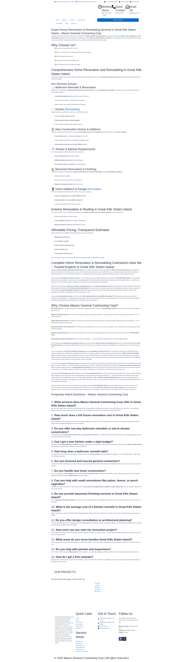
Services (72, 20)
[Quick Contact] (114, 7)
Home (57, 20)
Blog (67, 23)
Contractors (75, 48)
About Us (64, 20)
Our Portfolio (59, 23)
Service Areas (81, 20)
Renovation (94, 189)
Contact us (74, 23)
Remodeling (72, 109)
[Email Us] (127, 7)
